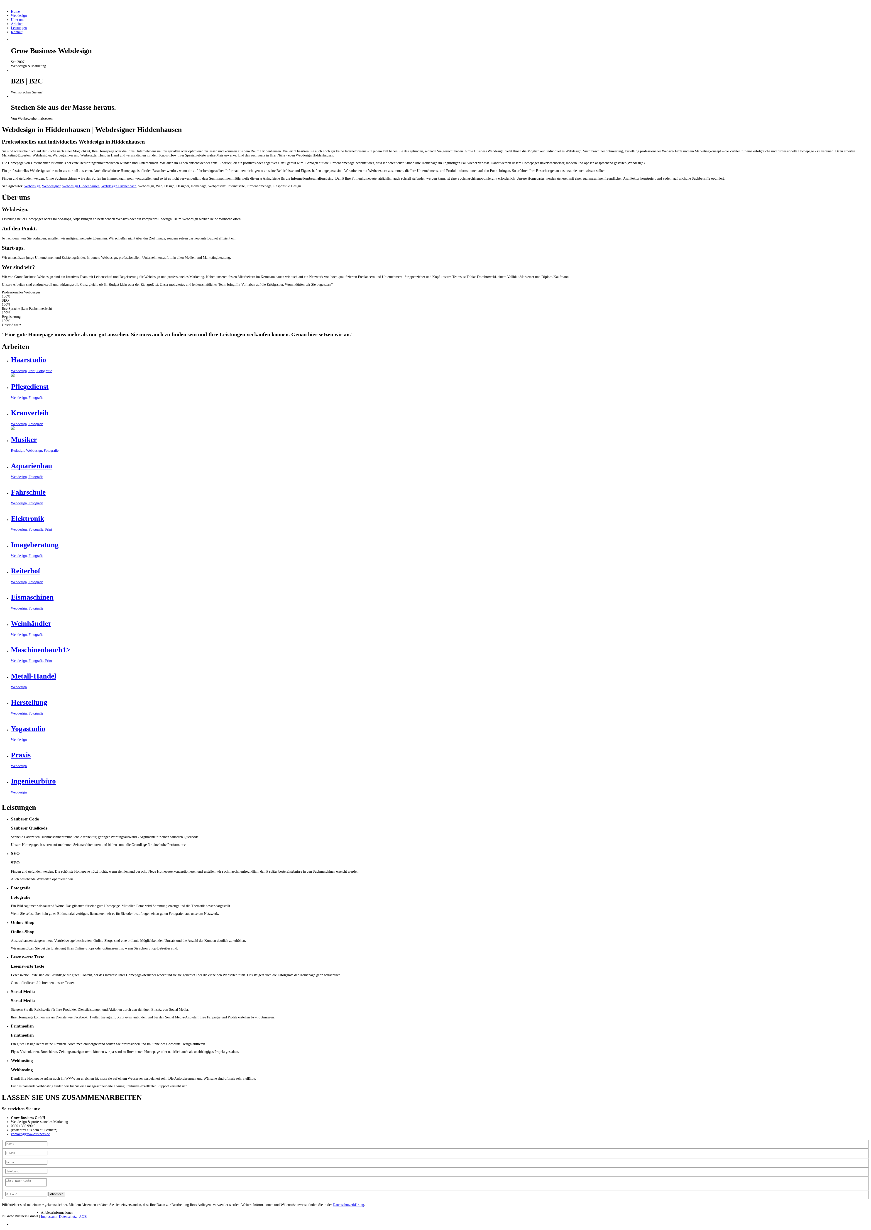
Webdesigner (51, 186)
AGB (83, 1216)
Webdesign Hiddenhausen (81, 186)
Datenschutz (68, 1216)
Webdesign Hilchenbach (118, 186)
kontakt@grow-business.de (30, 1134)
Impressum (48, 1216)
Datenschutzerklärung (348, 1205)
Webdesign (32, 186)
